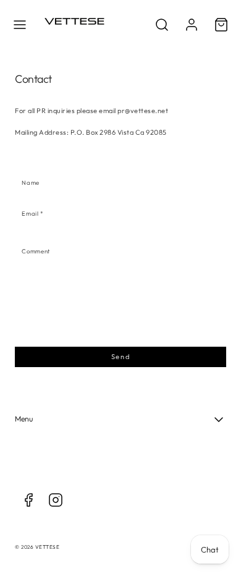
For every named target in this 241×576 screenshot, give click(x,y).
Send (120, 356)
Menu (23, 418)
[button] (20, 25)
